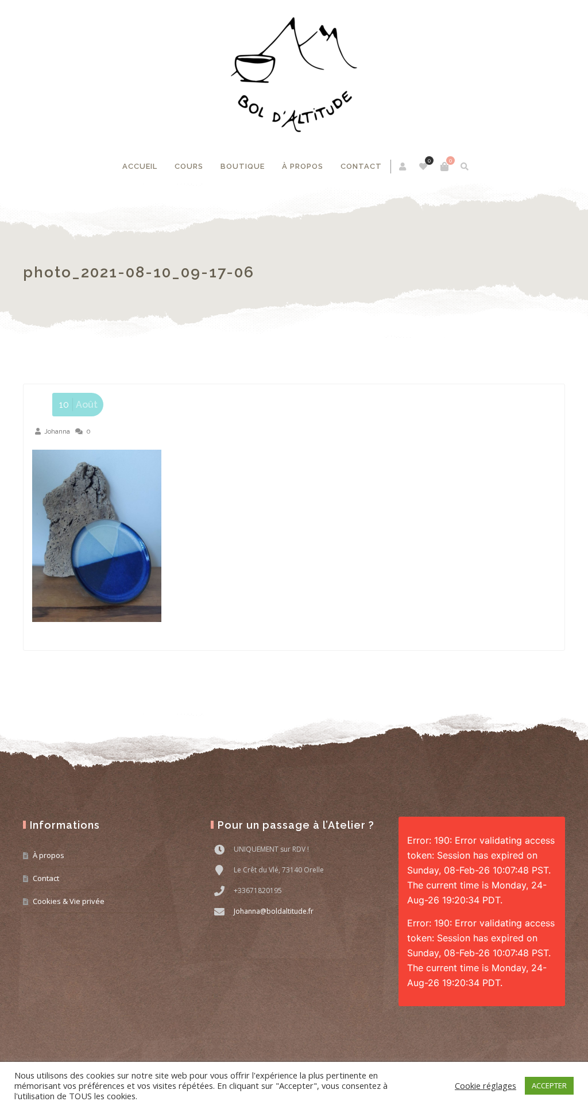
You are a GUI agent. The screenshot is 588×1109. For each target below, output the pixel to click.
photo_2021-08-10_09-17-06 (138, 272)
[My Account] (403, 166)
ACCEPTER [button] (549, 1085)
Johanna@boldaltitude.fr (274, 911)
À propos (302, 166)
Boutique (242, 166)
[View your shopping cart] (444, 166)
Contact (361, 166)
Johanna (57, 431)
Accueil (139, 166)
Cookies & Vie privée (69, 901)
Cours (189, 166)
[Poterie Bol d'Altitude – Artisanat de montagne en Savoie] (294, 74)
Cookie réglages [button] (485, 1085)
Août (78, 404)
